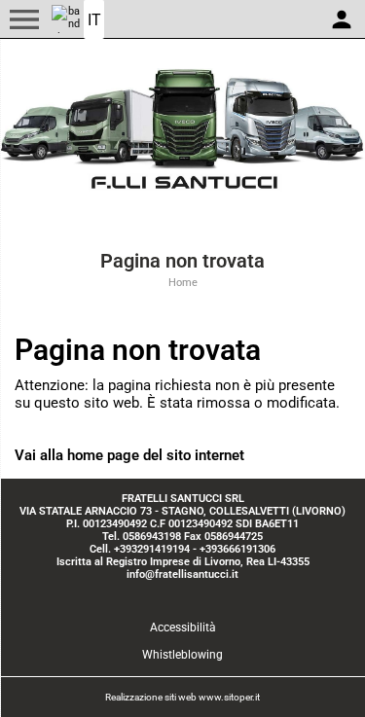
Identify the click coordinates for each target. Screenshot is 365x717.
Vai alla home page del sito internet (129, 455)
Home (183, 282)
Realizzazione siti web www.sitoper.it (182, 697)
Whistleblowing (182, 655)
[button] (24, 19)
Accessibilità (183, 627)
